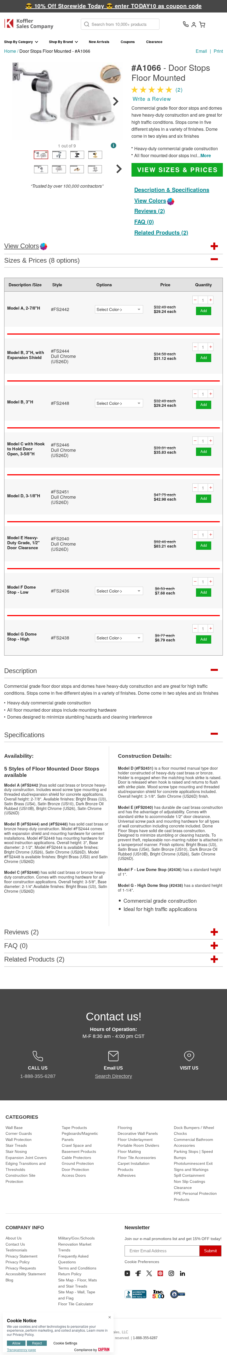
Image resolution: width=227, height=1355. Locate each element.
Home (10, 51)
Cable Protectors (76, 1157)
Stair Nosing (16, 1151)
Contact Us (15, 1244)
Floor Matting (129, 1151)
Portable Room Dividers (138, 1145)
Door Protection (75, 1169)
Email (201, 51)
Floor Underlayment (135, 1139)
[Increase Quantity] (210, 300)
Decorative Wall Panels (138, 1133)
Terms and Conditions (77, 1268)
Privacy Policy (18, 1262)
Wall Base (14, 1127)
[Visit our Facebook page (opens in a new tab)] (138, 1273)
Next (115, 101)
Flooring (125, 1127)
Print (218, 51)
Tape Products (74, 1127)
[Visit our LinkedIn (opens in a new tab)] (182, 1273)
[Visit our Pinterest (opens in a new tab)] (160, 1273)
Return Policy (69, 1274)
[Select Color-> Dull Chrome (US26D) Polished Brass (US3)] (119, 403)
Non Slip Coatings (189, 1181)
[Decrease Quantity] (195, 300)
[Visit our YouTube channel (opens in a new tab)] (127, 1273)
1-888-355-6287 (145, 1338)
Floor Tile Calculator (75, 1304)
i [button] (113, 145)
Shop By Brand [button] (61, 41)
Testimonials (16, 1250)
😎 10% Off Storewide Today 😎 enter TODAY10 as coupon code (113, 6)
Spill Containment (189, 1175)
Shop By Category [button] (18, 41)
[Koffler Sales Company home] (31, 24)
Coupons (128, 41)
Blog (9, 1280)
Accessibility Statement (26, 1274)
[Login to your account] (194, 24)
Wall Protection (19, 1139)
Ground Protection (78, 1163)
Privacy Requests (21, 1268)
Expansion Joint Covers (26, 1157)
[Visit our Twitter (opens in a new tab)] (149, 1273)
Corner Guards (19, 1133)
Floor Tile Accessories (137, 1157)
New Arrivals (99, 41)
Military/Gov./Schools (76, 1238)
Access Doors (74, 1175)
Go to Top (216, 1340)
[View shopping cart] (202, 24)
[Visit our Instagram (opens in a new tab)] (171, 1273)
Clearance (154, 41)
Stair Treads (16, 1145)
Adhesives (127, 1175)
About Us (14, 1238)
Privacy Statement (21, 1256)
